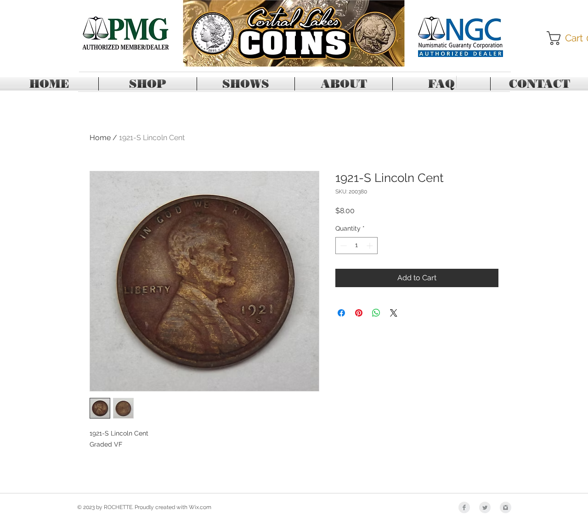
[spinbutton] (356, 246)
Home (100, 137)
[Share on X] (393, 312)
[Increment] (370, 246)
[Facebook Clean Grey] (464, 507)
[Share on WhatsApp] (376, 312)
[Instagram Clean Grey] (505, 507)
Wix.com (200, 507)
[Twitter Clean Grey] (485, 507)
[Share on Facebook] (341, 312)
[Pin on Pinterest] (358, 312)
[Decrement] (342, 246)
